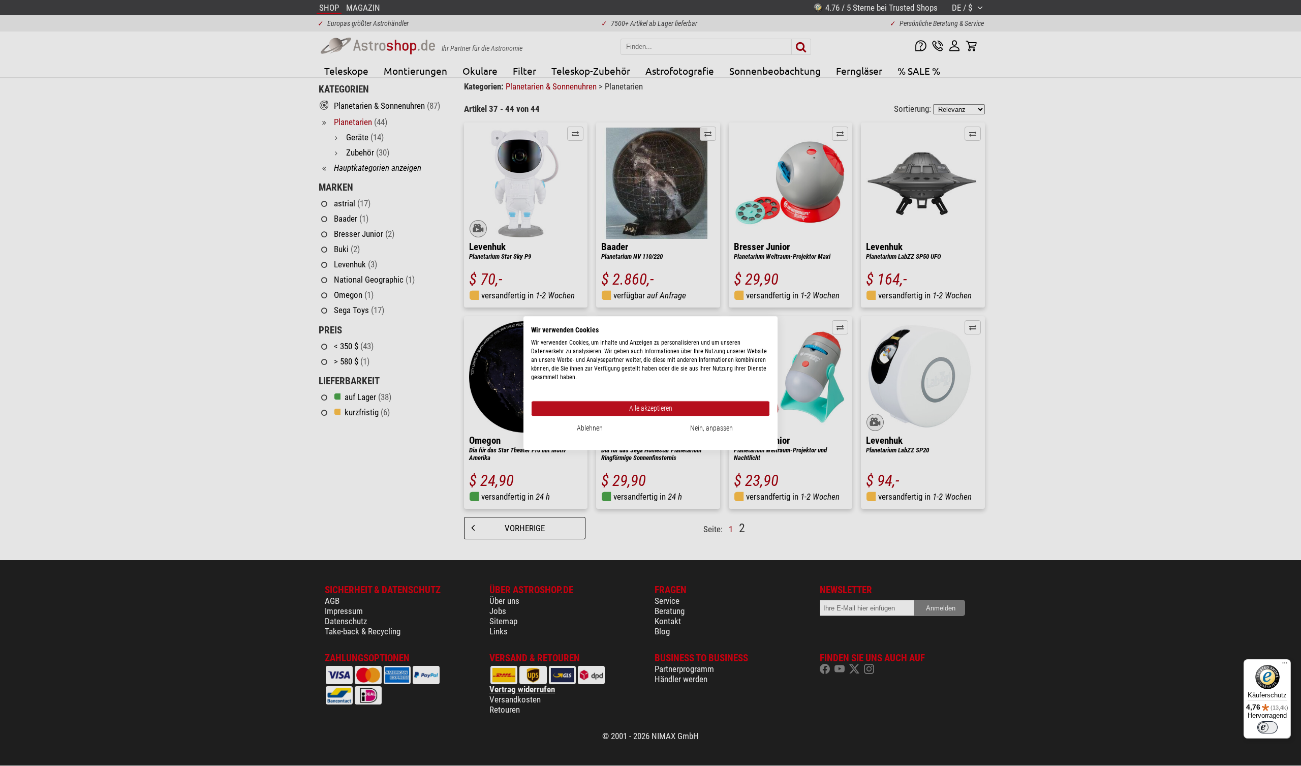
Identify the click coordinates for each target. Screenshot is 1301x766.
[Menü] (1285, 665)
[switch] (1267, 727)
